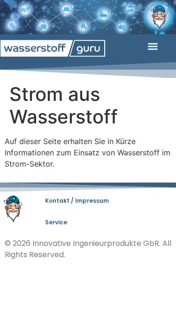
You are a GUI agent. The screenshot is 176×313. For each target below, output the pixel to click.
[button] (153, 46)
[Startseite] (53, 48)
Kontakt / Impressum (77, 201)
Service (56, 222)
